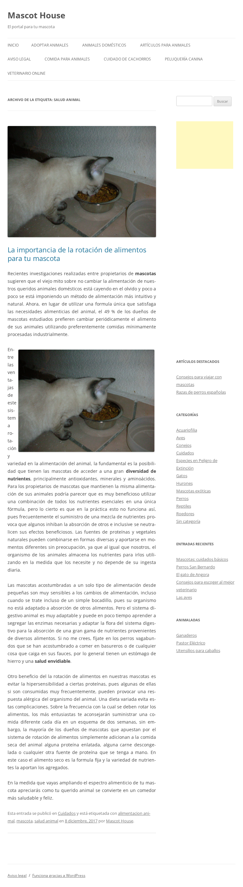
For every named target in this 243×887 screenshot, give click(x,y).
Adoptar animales (49, 45)
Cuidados (67, 813)
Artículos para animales (165, 45)
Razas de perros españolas (201, 392)
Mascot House (36, 15)
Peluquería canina (184, 59)
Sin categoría (188, 521)
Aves (180, 437)
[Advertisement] (204, 145)
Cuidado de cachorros (127, 59)
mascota (24, 821)
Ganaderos (186, 635)
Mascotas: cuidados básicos (202, 559)
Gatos (181, 475)
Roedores (185, 513)
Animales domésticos (104, 45)
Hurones (184, 483)
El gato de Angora (192, 574)
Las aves (184, 597)
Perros (182, 498)
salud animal (46, 821)
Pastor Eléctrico (190, 643)
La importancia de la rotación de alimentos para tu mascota (77, 254)
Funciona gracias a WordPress (58, 875)
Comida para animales (67, 59)
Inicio (13, 45)
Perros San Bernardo (195, 567)
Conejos (183, 445)
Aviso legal (19, 59)
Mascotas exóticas (193, 491)
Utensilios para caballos (198, 650)
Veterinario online (27, 73)
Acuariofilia (186, 430)
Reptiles (183, 506)
